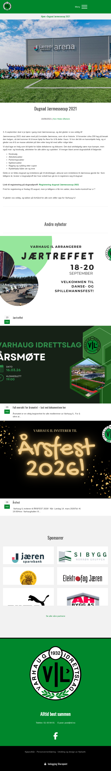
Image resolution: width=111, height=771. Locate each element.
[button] (80, 7)
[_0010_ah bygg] (82, 597)
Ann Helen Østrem (61, 119)
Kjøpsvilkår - (30, 752)
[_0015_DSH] (28, 576)
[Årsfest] (55, 468)
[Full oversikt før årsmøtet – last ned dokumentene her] (55, 373)
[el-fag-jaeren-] (82, 576)
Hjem (43, 16)
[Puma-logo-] (28, 597)
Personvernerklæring (46, 752)
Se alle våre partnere (55, 616)
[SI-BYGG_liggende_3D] (82, 555)
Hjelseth (82, 752)
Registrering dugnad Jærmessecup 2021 (59, 184)
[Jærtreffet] (55, 280)
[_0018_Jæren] (28, 555)
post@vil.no (70, 723)
